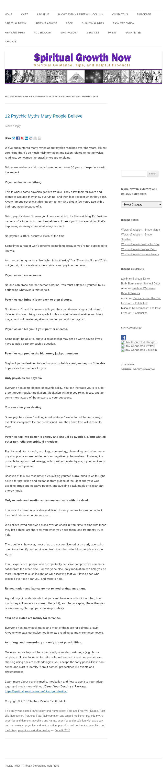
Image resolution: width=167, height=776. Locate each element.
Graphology (69, 32)
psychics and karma (44, 720)
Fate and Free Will (78, 710)
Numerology (43, 32)
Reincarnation (51, 715)
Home (8, 14)
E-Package (144, 14)
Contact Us (120, 14)
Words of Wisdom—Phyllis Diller (140, 244)
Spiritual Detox (15, 23)
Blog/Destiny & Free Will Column (80, 14)
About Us (43, 14)
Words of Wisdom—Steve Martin (140, 229)
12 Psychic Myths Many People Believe (43, 116)
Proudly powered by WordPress (41, 765)
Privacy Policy (12, 765)
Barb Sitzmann (130, 283)
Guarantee (133, 32)
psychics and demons (18, 720)
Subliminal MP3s (93, 23)
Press (112, 32)
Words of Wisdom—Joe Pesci (139, 249)
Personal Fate (33, 715)
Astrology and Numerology (49, 710)
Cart (24, 14)
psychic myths (94, 715)
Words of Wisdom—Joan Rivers (140, 254)
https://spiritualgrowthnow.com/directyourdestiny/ (36, 691)
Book (69, 23)
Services (93, 32)
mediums (79, 715)
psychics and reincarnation (41, 725)
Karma (94, 710)
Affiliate (10, 41)
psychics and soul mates (73, 725)
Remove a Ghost (46, 23)
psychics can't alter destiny (34, 730)
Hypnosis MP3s (15, 32)
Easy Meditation (123, 23)
